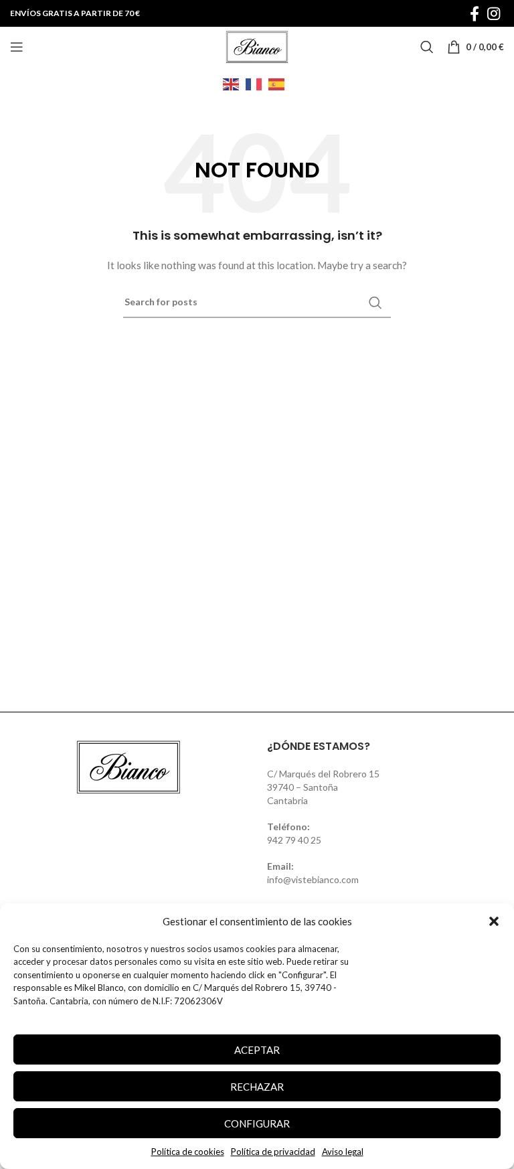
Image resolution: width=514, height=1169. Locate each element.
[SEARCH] (375, 302)
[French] (257, 83)
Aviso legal (342, 1151)
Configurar (257, 1123)
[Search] (427, 46)
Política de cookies (187, 1151)
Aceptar (257, 1050)
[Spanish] (279, 83)
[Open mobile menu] (16, 46)
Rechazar (257, 1087)
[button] (494, 921)
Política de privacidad (273, 1151)
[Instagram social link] (493, 13)
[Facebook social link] (474, 13)
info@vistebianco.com (313, 879)
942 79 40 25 (294, 840)
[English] (234, 83)
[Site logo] (257, 46)
